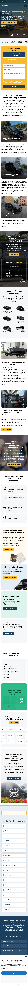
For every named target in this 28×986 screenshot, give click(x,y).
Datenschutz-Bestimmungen (14, 984)
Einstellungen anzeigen (14, 981)
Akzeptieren (14, 973)
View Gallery (20, 356)
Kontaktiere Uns (11, 491)
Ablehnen (14, 977)
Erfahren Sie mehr (19, 275)
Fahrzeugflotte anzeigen (9, 276)
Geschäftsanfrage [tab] (12, 59)
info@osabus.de (23, 1)
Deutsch (2, 1)
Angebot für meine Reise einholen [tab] (15, 54)
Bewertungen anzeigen (14, 266)
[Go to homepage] (5, 5)
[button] (26, 956)
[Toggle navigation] (25, 6)
